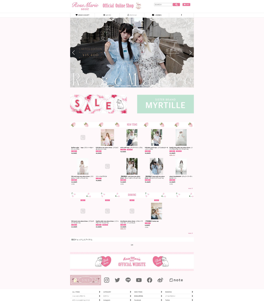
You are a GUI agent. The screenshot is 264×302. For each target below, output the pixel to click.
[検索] (176, 4)
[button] (181, 15)
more (189, 188)
